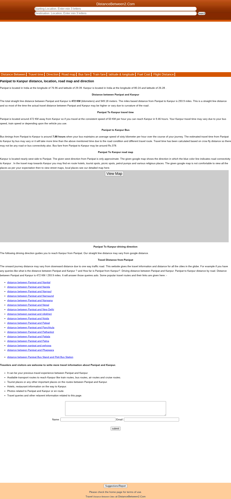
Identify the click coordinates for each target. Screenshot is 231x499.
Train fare (99, 74)
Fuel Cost (143, 74)
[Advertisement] (108, 47)
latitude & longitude (121, 74)
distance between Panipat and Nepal (28, 304)
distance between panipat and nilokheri (29, 313)
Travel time (35, 74)
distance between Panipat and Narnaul (29, 291)
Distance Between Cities (104, 497)
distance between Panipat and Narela (28, 286)
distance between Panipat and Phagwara (30, 350)
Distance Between (13, 74)
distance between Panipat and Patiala (28, 336)
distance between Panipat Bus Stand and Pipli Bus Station (40, 357)
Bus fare (84, 74)
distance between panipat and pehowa (29, 345)
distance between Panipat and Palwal (28, 322)
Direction (52, 74)
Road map (68, 74)
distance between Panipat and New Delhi (30, 309)
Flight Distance (163, 74)
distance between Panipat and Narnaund (30, 295)
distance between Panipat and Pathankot (30, 332)
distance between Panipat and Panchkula (30, 327)
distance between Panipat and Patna (28, 341)
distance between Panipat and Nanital (28, 282)
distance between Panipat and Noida (28, 318)
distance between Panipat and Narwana (30, 300)
